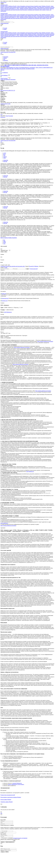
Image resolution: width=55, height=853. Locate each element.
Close (2, 251)
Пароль (2, 850)
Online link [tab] (5, 160)
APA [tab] (4, 155)
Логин (2, 848)
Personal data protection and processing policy (15, 266)
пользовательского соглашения (20, 838)
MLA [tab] (4, 154)
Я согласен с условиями (7, 838)
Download (10, 115)
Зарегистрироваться (10, 842)
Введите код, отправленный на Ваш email (10, 839)
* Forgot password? (33, 268)
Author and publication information (8, 79)
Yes (1, 813)
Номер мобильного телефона (7, 825)
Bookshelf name (4, 250)
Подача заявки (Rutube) (6, 799)
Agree (2, 3)
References (5, 60)
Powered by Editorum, (34, 266)
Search (2, 20)
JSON (4, 242)
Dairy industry (43, 9)
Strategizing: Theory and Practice (36, 8)
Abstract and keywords (5, 103)
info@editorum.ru (8, 312)
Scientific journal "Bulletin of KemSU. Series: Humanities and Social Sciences (17, 6)
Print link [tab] (5, 161)
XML (4, 241)
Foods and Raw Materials (48, 8)
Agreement (3, 266)
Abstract (5, 58)
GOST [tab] (4, 153)
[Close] (1, 145)
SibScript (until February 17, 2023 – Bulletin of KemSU (16, 8)
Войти (7, 851)
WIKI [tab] (4, 157)
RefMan (10, 237)
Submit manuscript (4, 23)
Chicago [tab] (5, 156)
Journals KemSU (4, 5)
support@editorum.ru (17, 783)
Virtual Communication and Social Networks (10, 9)
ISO (4, 240)
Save (6, 251)
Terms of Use (3, 2)
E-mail (2, 832)
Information (5, 56)
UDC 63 (2, 70)
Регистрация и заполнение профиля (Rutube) (11, 797)
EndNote (6, 237)
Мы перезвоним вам (5, 788)
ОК (14, 840)
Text (4, 59)
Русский (5, 28)
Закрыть (2, 842)
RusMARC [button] (14, 237)
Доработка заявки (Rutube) (7, 801)
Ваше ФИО (3, 819)
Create (5, 267)
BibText (2, 237)
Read (7, 115)
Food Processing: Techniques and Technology (30, 9)
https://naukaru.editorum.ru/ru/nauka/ (45, 341)
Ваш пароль (3, 833)
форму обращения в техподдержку (16, 784)
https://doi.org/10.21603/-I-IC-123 (8, 90)
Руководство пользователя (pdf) (8, 795)
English (4, 29)
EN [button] (1, 25)
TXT (4, 243)
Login (27, 268)
